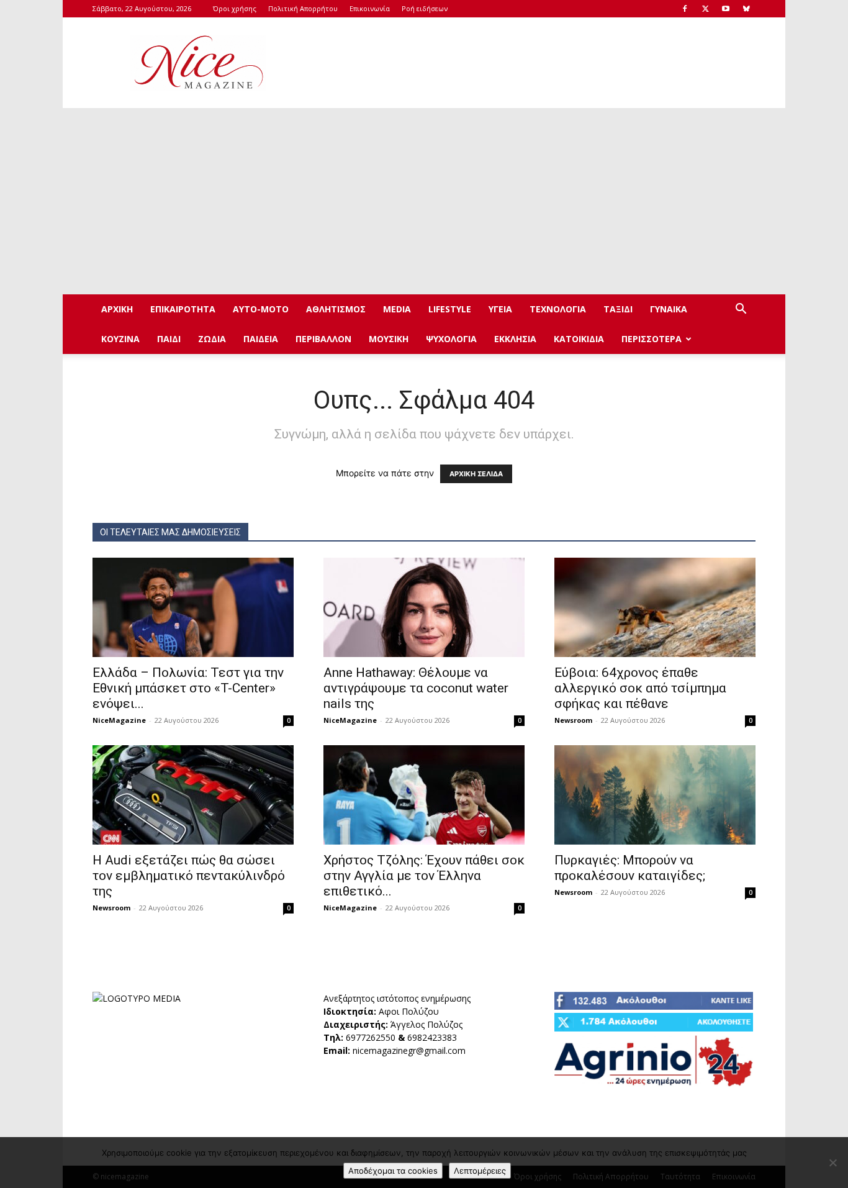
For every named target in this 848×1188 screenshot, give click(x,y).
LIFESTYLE (449, 309)
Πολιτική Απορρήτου (303, 8)
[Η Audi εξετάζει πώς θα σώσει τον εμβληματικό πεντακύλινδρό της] (193, 795)
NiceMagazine (119, 720)
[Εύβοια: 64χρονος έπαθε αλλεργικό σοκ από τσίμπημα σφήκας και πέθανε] (655, 607)
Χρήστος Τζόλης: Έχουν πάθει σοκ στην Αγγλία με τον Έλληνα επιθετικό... (424, 876)
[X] (705, 8)
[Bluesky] (746, 8)
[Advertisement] (530, 63)
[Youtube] (725, 8)
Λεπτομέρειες (480, 1171)
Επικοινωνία (370, 8)
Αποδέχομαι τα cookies (393, 1171)
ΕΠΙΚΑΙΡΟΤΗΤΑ (182, 309)
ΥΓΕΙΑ (500, 309)
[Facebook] (684, 8)
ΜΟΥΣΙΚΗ (388, 339)
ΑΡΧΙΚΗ (117, 309)
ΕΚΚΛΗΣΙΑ (515, 339)
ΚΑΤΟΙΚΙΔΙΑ (579, 339)
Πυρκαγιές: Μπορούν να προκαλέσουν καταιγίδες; (629, 868)
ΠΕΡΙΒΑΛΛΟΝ (323, 339)
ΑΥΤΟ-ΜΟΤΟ (261, 309)
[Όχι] (832, 1162)
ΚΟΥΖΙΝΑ (120, 339)
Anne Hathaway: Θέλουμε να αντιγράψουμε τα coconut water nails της (415, 688)
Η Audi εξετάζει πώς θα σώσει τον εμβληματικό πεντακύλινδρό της (188, 876)
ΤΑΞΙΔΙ (618, 309)
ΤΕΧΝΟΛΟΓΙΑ (558, 309)
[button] (741, 310)
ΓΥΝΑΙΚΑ (668, 309)
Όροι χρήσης (234, 8)
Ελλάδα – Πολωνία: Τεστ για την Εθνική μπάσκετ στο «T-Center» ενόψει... (188, 688)
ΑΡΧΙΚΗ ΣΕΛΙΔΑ (476, 473)
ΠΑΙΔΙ (169, 339)
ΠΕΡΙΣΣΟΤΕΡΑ (651, 339)
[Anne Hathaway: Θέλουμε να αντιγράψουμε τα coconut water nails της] (424, 607)
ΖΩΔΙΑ (212, 339)
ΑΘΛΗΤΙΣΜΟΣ (336, 309)
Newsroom (573, 720)
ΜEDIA (397, 309)
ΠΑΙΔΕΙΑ (260, 339)
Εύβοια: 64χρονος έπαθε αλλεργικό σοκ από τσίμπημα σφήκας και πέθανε (640, 688)
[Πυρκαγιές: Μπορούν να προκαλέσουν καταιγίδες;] (655, 795)
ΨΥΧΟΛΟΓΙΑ (451, 339)
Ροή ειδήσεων (425, 8)
